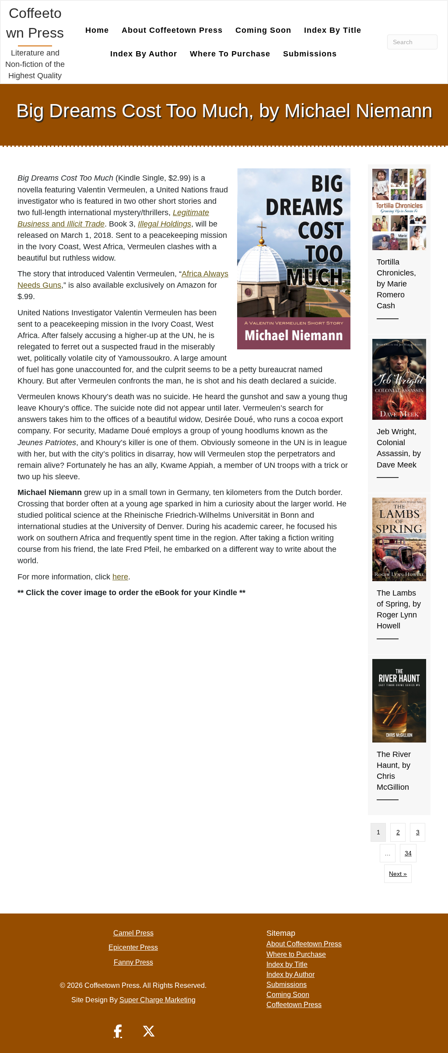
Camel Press (133, 933)
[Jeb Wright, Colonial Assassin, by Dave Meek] (399, 413)
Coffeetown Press (294, 1004)
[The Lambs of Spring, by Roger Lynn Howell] (399, 573)
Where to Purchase (230, 53)
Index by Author (143, 53)
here (120, 576)
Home (97, 30)
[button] (118, 1031)
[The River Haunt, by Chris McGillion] (399, 735)
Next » (398, 873)
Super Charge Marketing (157, 1000)
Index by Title (332, 30)
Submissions (310, 53)
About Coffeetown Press (172, 30)
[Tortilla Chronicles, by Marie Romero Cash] (399, 249)
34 (408, 853)
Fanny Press (133, 962)
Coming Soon (263, 30)
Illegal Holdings (164, 224)
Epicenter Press (133, 947)
